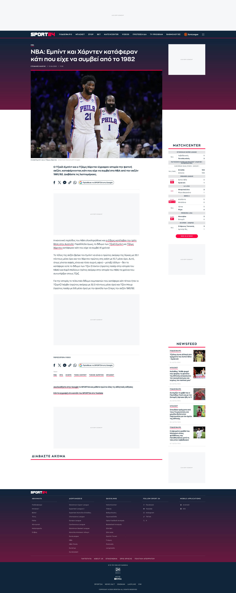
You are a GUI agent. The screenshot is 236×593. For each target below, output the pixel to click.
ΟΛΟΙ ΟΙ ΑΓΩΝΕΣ (187, 236)
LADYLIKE (132, 584)
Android (186, 505)
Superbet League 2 (76, 509)
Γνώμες (109, 540)
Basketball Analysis (114, 524)
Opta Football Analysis (115, 520)
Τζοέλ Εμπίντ (116, 244)
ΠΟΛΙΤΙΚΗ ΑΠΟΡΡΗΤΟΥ (145, 558)
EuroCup (72, 548)
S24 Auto (109, 532)
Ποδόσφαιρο (65, 34)
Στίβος (34, 532)
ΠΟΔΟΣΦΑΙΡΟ (175, 351)
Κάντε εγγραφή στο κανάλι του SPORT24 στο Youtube (78, 393)
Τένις (34, 516)
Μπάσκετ (80, 34)
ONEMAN (121, 584)
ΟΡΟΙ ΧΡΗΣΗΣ (126, 558)
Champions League (77, 516)
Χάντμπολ (36, 524)
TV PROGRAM (156, 34)
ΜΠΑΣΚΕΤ (174, 367)
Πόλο (34, 520)
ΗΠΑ (61, 375)
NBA (55, 375)
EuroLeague (74, 536)
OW (140, 584)
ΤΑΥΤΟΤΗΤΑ (86, 558)
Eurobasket (73, 552)
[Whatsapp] (75, 182)
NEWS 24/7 (110, 584)
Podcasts (109, 544)
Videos (108, 509)
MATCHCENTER (111, 34)
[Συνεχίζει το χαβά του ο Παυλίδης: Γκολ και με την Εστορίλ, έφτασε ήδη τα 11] (199, 394)
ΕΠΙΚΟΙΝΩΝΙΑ (112, 558)
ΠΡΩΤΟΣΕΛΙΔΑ (140, 34)
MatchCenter (111, 505)
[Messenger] (64, 182)
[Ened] (118, 579)
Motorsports (37, 528)
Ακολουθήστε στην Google (66, 387)
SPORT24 (98, 584)
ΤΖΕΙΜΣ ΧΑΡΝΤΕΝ (96, 375)
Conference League (77, 524)
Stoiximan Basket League (79, 528)
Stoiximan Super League (79, 505)
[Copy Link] (70, 182)
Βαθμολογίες (111, 512)
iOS (184, 509)
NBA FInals (73, 544)
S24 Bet (109, 528)
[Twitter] (59, 182)
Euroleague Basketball (190, 34)
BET (99, 34)
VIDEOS (125, 34)
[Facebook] (54, 182)
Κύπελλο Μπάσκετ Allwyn (79, 532)
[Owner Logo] (118, 570)
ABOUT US (98, 558)
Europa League (75, 520)
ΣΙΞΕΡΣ (69, 375)
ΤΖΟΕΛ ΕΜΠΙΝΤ (80, 375)
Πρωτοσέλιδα (111, 516)
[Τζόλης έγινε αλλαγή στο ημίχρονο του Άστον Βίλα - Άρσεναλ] (199, 356)
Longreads (110, 548)
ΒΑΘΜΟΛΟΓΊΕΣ (173, 34)
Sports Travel (111, 536)
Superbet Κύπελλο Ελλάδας (80, 512)
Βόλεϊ (34, 512)
